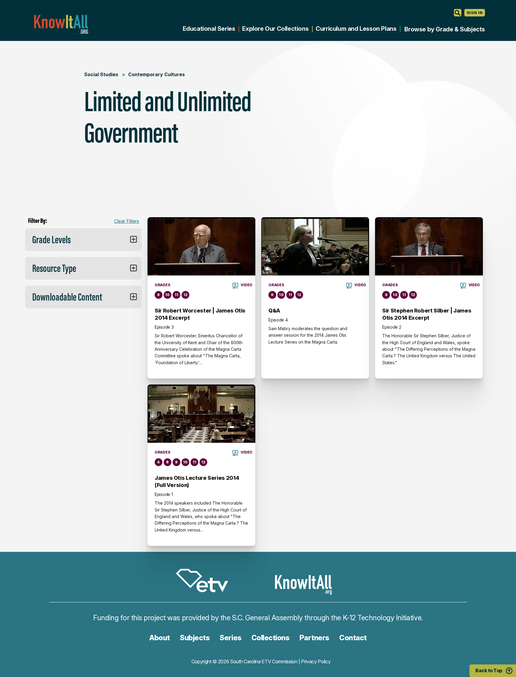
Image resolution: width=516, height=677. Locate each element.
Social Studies (101, 74)
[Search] (457, 12)
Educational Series (209, 28)
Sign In (475, 12)
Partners (314, 637)
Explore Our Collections (275, 28)
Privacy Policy (316, 661)
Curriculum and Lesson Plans (356, 28)
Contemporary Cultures (156, 74)
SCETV (205, 581)
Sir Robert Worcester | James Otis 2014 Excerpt (200, 314)
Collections (270, 637)
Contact (353, 637)
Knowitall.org (61, 24)
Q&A (274, 310)
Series (230, 637)
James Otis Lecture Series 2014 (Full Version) (197, 481)
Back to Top (488, 670)
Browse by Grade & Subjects (444, 29)
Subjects (195, 637)
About (159, 637)
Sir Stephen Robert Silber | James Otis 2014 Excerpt (426, 314)
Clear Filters (126, 221)
